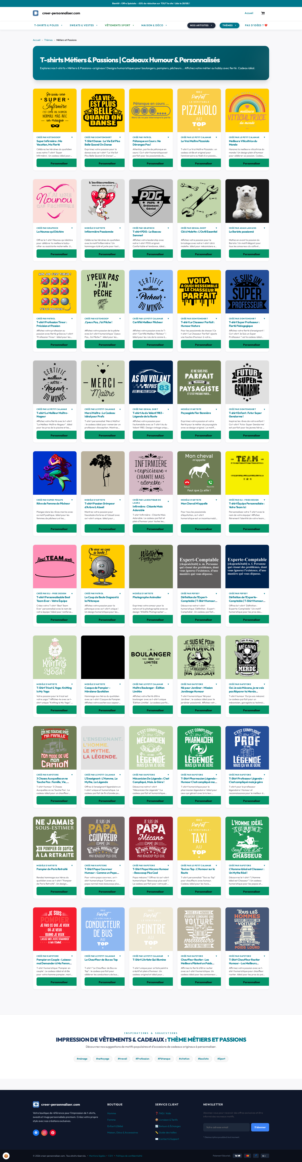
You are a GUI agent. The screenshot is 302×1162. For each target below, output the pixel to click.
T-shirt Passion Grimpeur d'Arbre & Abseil (100, 505)
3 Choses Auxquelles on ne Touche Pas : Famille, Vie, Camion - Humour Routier (52, 782)
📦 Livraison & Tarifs (166, 1119)
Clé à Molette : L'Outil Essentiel (199, 231)
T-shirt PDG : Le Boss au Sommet (147, 233)
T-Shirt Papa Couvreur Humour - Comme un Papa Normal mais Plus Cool (101, 872)
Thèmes (229, 25)
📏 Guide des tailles (166, 1132)
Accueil (249, 13)
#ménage (82, 1058)
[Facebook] (36, 1133)
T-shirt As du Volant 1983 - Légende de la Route (148, 414)
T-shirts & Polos (48, 25)
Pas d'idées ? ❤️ (256, 25)
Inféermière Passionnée (99, 231)
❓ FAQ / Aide (163, 1113)
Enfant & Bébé (115, 1126)
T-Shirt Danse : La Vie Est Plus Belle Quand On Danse (102, 142)
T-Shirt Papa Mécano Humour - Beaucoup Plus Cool (151, 870)
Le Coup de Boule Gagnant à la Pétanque (102, 599)
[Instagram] (44, 1133)
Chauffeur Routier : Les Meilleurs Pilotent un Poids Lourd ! (196, 963)
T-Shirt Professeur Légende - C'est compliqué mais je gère (246, 780)
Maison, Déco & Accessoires (122, 1132)
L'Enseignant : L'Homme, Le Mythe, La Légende (101, 780)
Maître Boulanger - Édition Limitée (148, 689)
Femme (111, 1119)
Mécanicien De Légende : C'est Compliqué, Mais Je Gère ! (151, 780)
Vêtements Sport (119, 25)
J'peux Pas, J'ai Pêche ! (98, 322)
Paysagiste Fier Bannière (196, 413)
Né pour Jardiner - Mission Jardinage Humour (197, 689)
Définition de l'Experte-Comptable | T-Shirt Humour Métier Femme (246, 600)
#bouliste (203, 1058)
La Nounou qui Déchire (50, 231)
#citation (184, 1058)
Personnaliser (59, 163)
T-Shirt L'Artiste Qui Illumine (149, 959)
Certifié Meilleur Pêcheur (148, 322)
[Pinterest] (53, 1133)
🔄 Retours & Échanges (168, 1126)
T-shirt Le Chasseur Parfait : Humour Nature (198, 324)
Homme (111, 1113)
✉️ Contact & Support (167, 1139)
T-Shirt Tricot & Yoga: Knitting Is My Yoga (54, 689)
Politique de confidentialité (129, 1155)
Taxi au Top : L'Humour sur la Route (198, 870)
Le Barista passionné (241, 231)
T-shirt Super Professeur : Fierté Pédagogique (244, 324)
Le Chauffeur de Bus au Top (101, 959)
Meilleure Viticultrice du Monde (243, 142)
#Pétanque (164, 1058)
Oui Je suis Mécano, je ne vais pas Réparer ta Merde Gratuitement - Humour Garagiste (246, 693)
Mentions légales (97, 1155)
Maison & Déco (154, 25)
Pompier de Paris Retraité (52, 869)
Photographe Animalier (147, 597)
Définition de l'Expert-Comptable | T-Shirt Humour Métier (198, 600)
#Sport (221, 1058)
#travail (122, 1058)
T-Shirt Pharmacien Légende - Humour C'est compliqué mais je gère (199, 782)
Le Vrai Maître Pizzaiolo (195, 141)
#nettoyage (102, 1058)
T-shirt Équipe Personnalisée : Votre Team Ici (247, 505)
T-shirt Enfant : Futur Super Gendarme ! (245, 414)
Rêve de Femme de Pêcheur (53, 503)
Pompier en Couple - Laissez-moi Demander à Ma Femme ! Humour (54, 963)
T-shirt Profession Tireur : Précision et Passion (52, 324)
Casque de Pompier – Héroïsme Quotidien (97, 689)
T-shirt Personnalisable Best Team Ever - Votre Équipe (53, 599)
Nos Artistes (201, 25)
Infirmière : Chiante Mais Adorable (147, 508)
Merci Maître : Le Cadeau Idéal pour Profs (100, 414)
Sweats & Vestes (84, 25)
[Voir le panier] (263, 13)
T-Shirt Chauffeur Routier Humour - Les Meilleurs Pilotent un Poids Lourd (244, 963)
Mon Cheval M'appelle (194, 503)
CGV (110, 1155)
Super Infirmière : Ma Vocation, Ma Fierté (49, 142)
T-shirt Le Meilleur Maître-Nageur (52, 414)
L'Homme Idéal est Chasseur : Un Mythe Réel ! (246, 870)
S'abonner (260, 1127)
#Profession (142, 1058)
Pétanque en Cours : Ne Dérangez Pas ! (147, 142)
